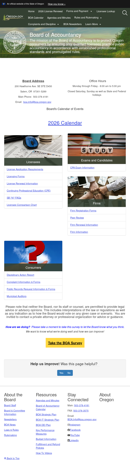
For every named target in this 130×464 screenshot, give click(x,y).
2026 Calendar (65, 122)
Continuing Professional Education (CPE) (29, 190)
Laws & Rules (11, 430)
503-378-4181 (81, 405)
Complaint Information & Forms (23, 282)
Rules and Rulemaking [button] (88, 17)
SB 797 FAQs (14, 197)
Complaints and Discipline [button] (44, 24)
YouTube (75, 435)
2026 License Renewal (51, 11)
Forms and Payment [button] (79, 11)
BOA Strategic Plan (46, 414)
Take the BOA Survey (65, 342)
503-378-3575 (81, 410)
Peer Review (77, 217)
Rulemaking (10, 435)
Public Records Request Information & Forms (31, 289)
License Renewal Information (22, 183)
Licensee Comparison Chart (22, 204)
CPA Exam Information (82, 167)
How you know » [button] (57, 4)
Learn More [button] (93, 24)
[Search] (125, 13)
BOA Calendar (36, 17)
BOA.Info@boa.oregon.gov (82, 419)
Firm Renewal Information (84, 224)
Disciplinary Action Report (20, 275)
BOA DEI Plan (43, 425)
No (69, 372)
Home (31, 11)
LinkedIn (74, 440)
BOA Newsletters (72, 24)
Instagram (75, 424)
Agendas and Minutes (59, 17)
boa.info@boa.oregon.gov (37, 102)
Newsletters (10, 419)
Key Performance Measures (45, 431)
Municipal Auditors (16, 296)
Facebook (75, 430)
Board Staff (10, 405)
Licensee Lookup (106, 11)
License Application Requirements (25, 169)
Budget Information (46, 439)
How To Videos (44, 453)
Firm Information (79, 232)
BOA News (10, 424)
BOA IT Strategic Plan (47, 419)
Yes (61, 372)
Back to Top (12, 458)
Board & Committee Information (14, 412)
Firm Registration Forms (83, 210)
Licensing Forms (16, 176)
